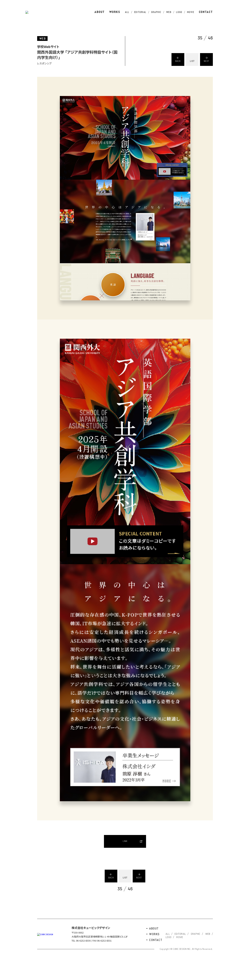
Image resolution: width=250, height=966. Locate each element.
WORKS (114, 12)
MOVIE (190, 12)
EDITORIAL (140, 12)
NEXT (206, 61)
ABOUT (99, 12)
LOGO (179, 12)
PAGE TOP (244, 459)
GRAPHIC (156, 12)
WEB (168, 12)
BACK (178, 61)
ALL (127, 12)
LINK (125, 841)
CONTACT (206, 12)
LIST (192, 61)
